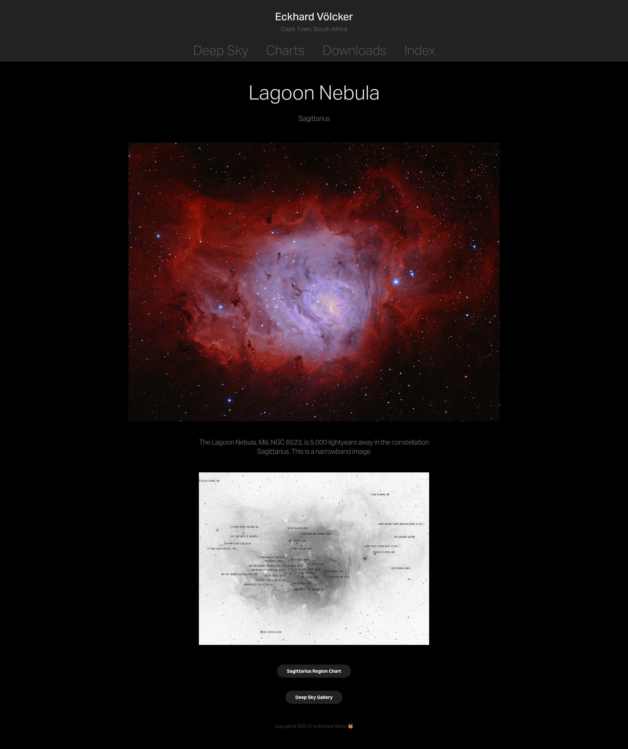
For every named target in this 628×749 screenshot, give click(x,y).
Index (419, 50)
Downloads (355, 50)
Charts (285, 50)
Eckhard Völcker (314, 16)
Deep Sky (220, 50)
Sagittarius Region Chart (314, 671)
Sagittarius (273, 451)
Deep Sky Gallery (314, 697)
